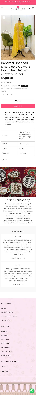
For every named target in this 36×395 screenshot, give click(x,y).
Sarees (3, 308)
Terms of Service (7, 351)
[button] (2, 8)
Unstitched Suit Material (9, 316)
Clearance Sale (6, 320)
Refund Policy (5, 347)
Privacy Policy (5, 343)
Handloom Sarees (7, 312)
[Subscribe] (32, 366)
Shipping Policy (6, 355)
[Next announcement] (33, 2)
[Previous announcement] (3, 2)
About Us (4, 331)
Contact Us (5, 339)
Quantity (3, 91)
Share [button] (5, 160)
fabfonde (20, 380)
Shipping (12, 88)
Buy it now (18, 106)
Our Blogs (4, 335)
